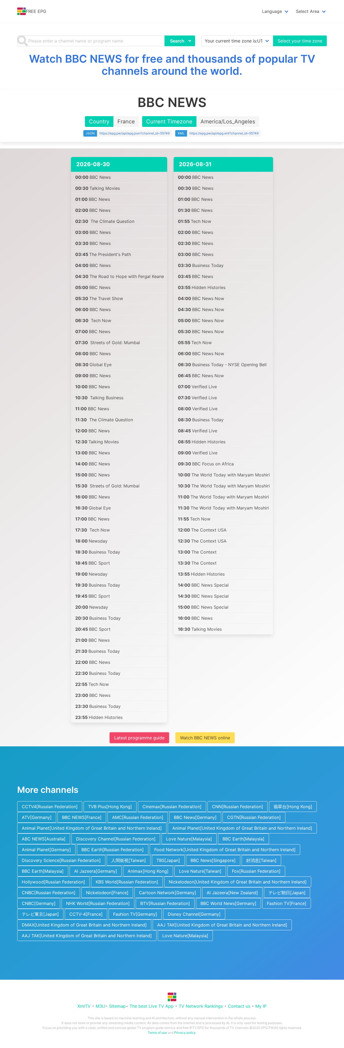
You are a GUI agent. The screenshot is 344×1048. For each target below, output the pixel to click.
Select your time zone (300, 41)
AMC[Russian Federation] (137, 817)
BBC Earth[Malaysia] (243, 839)
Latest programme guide (139, 737)
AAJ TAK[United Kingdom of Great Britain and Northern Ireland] (222, 925)
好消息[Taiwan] (261, 860)
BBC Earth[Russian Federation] (112, 849)
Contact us (239, 1006)
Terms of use (157, 1033)
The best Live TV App (152, 1006)
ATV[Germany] (37, 817)
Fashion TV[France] (286, 903)
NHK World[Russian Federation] (98, 903)
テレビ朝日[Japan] (287, 892)
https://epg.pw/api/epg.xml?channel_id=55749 (224, 133)
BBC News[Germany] (195, 817)
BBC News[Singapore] (213, 860)
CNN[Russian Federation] (237, 806)
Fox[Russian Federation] (256, 871)
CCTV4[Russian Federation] (50, 806)
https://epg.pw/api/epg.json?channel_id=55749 (134, 133)
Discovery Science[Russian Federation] (61, 860)
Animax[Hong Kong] (148, 871)
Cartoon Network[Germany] (167, 892)
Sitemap (117, 1006)
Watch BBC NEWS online (205, 737)
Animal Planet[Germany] (46, 849)
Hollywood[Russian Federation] (53, 882)
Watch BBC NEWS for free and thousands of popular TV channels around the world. (172, 64)
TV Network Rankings (201, 1006)
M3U (100, 1006)
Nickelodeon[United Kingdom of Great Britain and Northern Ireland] (238, 882)
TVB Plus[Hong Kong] (110, 806)
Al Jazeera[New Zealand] (232, 892)
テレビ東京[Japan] (40, 914)
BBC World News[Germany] (228, 903)
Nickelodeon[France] (107, 892)
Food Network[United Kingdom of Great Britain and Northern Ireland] (225, 849)
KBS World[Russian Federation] (127, 882)
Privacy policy (185, 1033)
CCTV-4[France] (86, 914)
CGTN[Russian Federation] (254, 817)
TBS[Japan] (168, 860)
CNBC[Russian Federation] (49, 892)
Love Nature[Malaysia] (189, 839)
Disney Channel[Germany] (194, 914)
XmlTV (84, 1006)
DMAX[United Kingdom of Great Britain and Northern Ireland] (84, 925)
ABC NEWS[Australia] (44, 839)
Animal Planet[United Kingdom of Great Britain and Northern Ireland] (92, 828)
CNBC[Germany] (39, 903)
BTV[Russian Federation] (165, 903)
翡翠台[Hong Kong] (293, 806)
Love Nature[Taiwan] (200, 871)
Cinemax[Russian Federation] (172, 806)
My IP (261, 1006)
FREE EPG (36, 11)
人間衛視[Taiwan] (128, 860)
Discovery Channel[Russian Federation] (116, 839)
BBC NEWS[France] (82, 817)
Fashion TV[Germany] (135, 914)
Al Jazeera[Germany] (95, 871)
